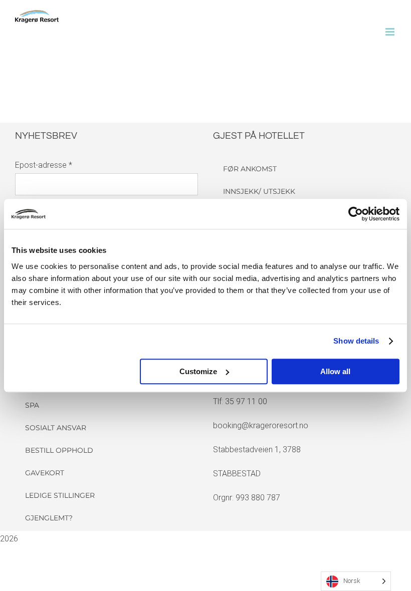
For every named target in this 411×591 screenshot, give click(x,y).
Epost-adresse (43, 165)
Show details (356, 341)
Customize (198, 371)
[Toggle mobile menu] (390, 32)
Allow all (335, 371)
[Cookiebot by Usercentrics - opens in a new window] (355, 213)
